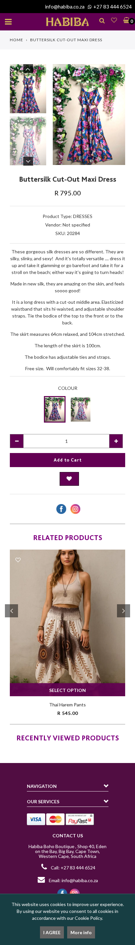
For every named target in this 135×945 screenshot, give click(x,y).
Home (16, 39)
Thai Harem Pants (67, 704)
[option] (89, 115)
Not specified (76, 224)
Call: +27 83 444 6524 (73, 867)
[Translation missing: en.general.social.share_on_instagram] (74, 509)
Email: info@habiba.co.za (73, 880)
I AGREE (52, 932)
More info (81, 932)
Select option (67, 690)
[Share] (60, 509)
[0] (125, 20)
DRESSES (82, 216)
